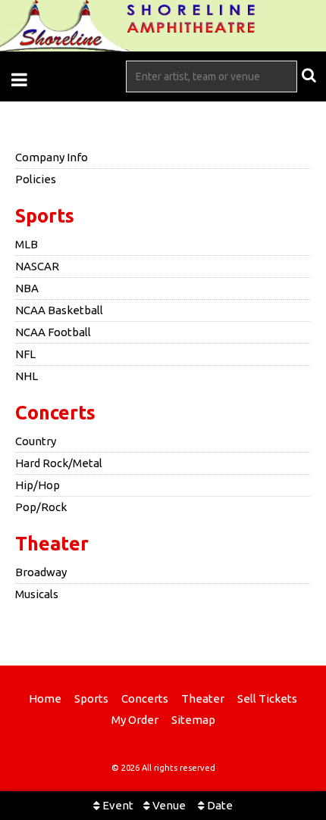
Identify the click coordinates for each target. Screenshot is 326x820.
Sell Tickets (267, 698)
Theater (52, 543)
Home (45, 698)
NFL (25, 354)
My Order (134, 719)
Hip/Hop (37, 485)
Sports (44, 215)
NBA (27, 288)
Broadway (41, 572)
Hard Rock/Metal (58, 463)
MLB (26, 244)
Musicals (36, 594)
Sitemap (193, 719)
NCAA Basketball (59, 310)
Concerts (55, 412)
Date (219, 805)
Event (116, 805)
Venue (168, 805)
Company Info (51, 157)
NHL (26, 375)
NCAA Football (53, 332)
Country (35, 441)
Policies (35, 179)
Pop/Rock (41, 506)
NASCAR (37, 266)
